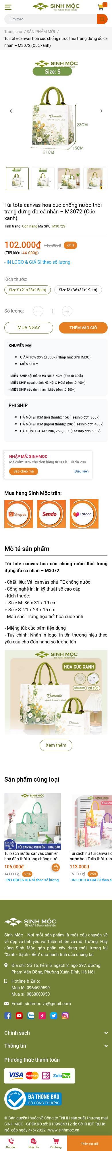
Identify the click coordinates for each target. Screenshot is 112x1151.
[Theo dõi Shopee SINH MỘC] (19, 513)
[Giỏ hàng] (100, 7)
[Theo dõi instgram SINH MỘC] (65, 1015)
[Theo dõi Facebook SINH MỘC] (7, 1015)
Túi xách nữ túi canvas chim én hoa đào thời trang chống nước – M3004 (31, 859)
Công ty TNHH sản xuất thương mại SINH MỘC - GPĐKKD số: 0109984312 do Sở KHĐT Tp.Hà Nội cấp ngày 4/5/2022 (56, 1124)
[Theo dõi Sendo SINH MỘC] (52, 513)
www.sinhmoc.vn (63, 1130)
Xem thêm (56, 745)
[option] (56, 111)
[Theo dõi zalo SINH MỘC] (30, 1015)
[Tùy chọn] (56, 867)
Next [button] (101, 111)
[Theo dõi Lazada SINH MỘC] (84, 513)
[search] (102, 19)
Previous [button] (10, 111)
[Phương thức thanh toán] (39, 1075)
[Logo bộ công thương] (33, 1098)
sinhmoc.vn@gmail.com (48, 1003)
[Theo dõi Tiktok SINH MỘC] (42, 1015)
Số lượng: (14, 311)
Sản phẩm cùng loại (31, 779)
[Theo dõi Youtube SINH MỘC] (19, 1015)
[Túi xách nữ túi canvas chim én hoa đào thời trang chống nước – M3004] (32, 821)
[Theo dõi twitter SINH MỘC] (53, 1015)
